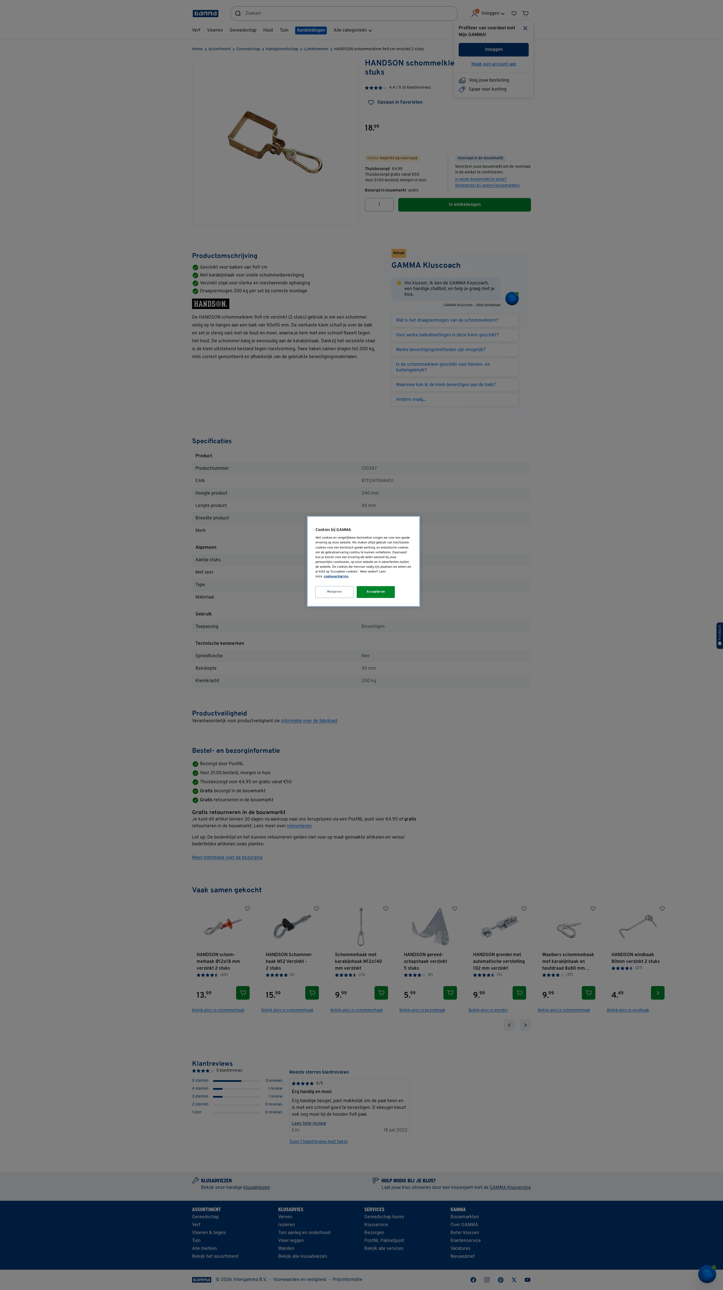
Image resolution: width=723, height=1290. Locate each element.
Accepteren (376, 591)
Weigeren (334, 591)
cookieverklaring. (336, 576)
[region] (363, 561)
